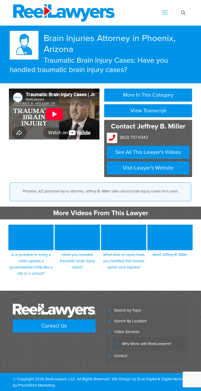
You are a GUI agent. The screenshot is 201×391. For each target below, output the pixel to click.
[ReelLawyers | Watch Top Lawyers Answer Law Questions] (64, 12)
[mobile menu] (164, 12)
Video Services (126, 331)
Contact (120, 355)
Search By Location (130, 321)
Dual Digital (147, 379)
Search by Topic (127, 310)
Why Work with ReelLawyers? (146, 343)
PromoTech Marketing (36, 385)
